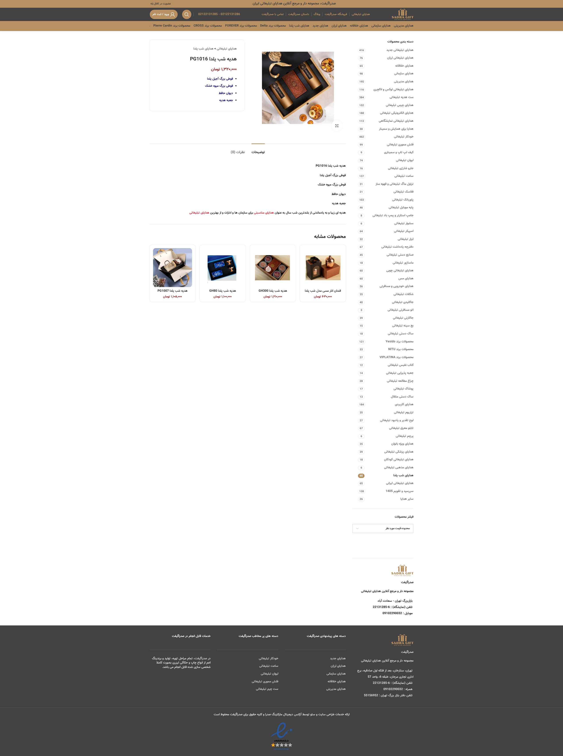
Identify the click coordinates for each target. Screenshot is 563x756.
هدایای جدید (338, 658)
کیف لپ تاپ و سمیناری (398, 152)
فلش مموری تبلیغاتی (400, 144)
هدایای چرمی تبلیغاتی (399, 105)
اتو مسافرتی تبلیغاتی (400, 310)
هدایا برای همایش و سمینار (396, 129)
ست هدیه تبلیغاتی (401, 97)
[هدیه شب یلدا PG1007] (172, 267)
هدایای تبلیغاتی (227, 48)
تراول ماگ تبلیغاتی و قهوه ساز (394, 184)
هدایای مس (405, 278)
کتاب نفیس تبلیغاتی (400, 365)
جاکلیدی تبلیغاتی (402, 302)
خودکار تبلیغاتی (403, 136)
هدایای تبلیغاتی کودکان (398, 459)
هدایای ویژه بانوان (402, 444)
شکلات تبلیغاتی (403, 294)
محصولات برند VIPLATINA (396, 357)
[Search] (187, 14)
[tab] (258, 150)
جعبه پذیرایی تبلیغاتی (399, 373)
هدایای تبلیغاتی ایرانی (399, 483)
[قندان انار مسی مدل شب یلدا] (322, 267)
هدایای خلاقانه (404, 66)
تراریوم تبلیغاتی (403, 412)
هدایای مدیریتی (403, 81)
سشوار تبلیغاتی (403, 223)
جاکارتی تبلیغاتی (403, 318)
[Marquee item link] (150, 25)
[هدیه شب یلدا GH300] (272, 267)
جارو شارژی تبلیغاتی (400, 168)
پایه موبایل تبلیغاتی (401, 207)
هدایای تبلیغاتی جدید (399, 50)
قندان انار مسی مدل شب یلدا (323, 291)
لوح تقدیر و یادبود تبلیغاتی (396, 420)
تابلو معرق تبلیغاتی (401, 428)
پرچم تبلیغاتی (404, 436)
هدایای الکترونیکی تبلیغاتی (396, 113)
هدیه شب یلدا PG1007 (173, 291)
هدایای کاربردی (404, 404)
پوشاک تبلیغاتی (403, 388)
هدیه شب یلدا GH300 (273, 291)
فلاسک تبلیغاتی (403, 191)
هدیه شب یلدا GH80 (222, 291)
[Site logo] (402, 14)
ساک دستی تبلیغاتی (400, 333)
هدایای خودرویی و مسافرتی (396, 286)
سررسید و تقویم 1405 (399, 491)
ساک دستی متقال (402, 396)
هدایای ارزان (338, 666)
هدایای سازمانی (403, 73)
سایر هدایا (406, 499)
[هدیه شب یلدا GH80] (222, 267)
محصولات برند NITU (400, 349)
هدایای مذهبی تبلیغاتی (398, 467)
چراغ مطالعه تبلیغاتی (400, 381)
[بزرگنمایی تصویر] (336, 125)
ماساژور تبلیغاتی (403, 262)
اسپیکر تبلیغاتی (403, 231)
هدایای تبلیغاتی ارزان (400, 58)
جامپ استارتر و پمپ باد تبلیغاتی (393, 215)
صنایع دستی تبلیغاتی (400, 255)
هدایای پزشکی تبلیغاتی (398, 451)
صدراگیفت (201, 658)
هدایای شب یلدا (403, 475)
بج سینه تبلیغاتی (402, 325)
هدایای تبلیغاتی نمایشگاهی (396, 121)
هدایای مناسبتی (264, 212)
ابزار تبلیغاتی (405, 239)
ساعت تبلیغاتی (403, 176)
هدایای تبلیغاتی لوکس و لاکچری (393, 89)
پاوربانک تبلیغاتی (402, 199)
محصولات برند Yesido (399, 341)
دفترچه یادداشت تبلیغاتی (397, 247)
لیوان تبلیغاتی (404, 160)
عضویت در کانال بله (160, 4)
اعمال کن (403, 540)
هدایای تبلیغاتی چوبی (399, 270)
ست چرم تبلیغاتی (267, 689)
